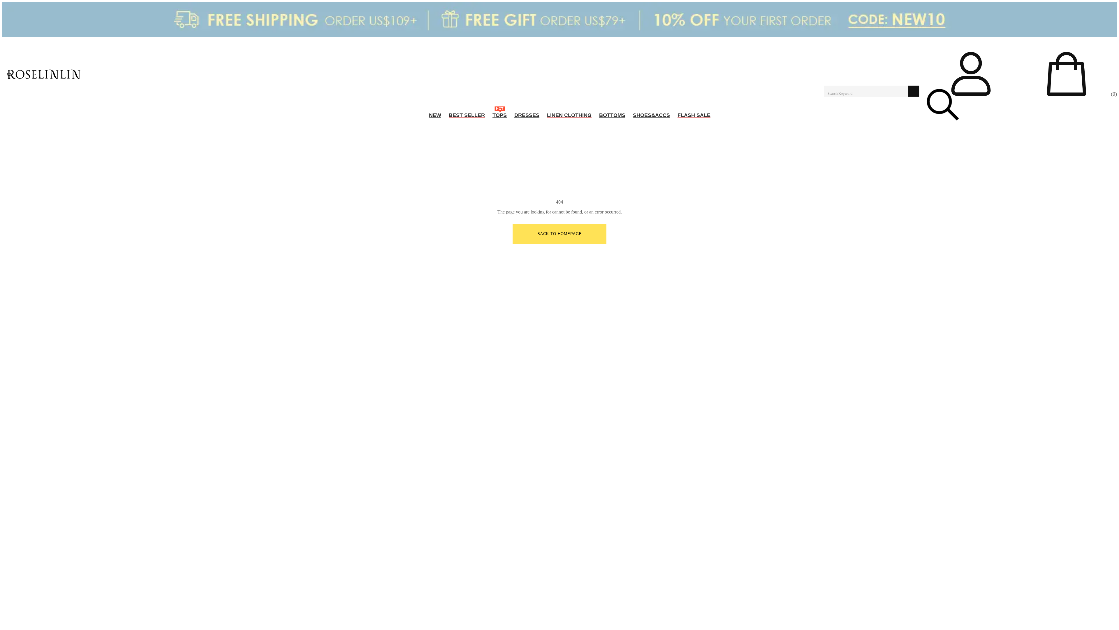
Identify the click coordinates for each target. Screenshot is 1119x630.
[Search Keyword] (866, 91)
